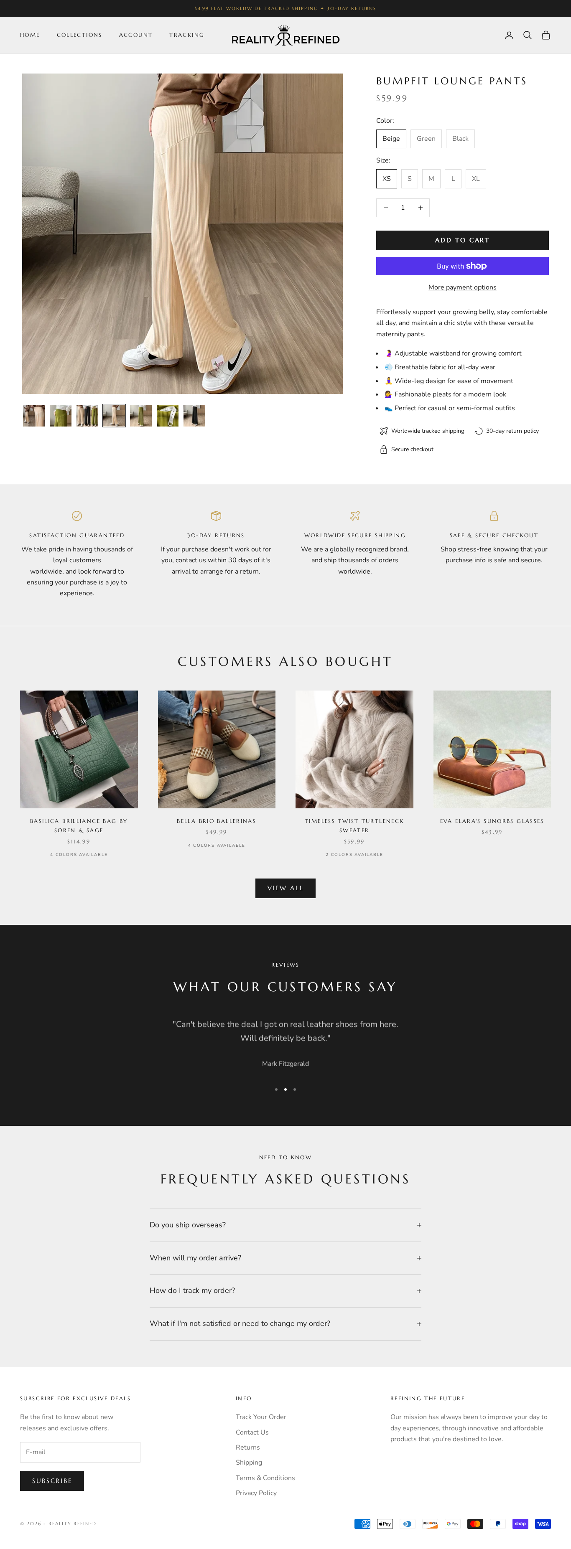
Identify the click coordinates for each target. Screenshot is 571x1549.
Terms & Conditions (265, 1478)
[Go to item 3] (87, 415)
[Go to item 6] (167, 415)
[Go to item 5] (141, 415)
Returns (248, 1447)
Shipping (249, 1462)
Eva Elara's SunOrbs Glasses (492, 821)
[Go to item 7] (194, 415)
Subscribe (52, 1481)
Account (136, 34)
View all (286, 888)
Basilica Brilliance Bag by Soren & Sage (79, 826)
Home (30, 34)
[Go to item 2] (60, 415)
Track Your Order (261, 1417)
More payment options (462, 287)
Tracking (186, 34)
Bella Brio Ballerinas (216, 821)
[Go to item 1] (34, 415)
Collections (79, 34)
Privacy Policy (256, 1493)
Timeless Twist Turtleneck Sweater (354, 826)
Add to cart (462, 240)
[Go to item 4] (114, 415)
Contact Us (252, 1432)
